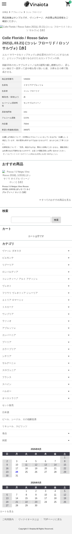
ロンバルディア (10, 272)
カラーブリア (9, 349)
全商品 (5, 12)
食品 (4, 433)
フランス (6, 377)
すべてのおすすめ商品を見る (56, 200)
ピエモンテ (8, 257)
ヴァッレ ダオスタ (11, 250)
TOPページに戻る (53, 519)
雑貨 (4, 440)
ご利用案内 (8, 519)
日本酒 (5, 412)
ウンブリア (8, 314)
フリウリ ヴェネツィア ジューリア (20, 293)
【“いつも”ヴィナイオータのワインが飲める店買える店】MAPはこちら (30, 154)
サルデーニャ (9, 363)
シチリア (6, 356)
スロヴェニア (9, 370)
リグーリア (8, 264)
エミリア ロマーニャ (12, 300)
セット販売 (8, 405)
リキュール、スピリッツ (14, 426)
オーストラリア (10, 398)
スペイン (6, 384)
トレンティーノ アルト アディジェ (20, 279)
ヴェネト (6, 286)
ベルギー (6, 391)
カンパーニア (9, 335)
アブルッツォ (17, 12)
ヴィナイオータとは (28, 519)
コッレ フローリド (34, 12)
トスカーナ (8, 307)
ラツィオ (6, 321)
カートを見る (7, 511)
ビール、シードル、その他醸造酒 (19, 419)
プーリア (6, 342)
